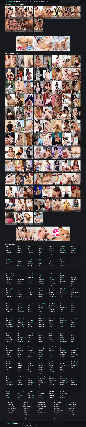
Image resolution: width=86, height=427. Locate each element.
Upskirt (73, 252)
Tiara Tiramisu (74, 313)
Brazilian (19, 252)
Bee (7, 395)
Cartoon (19, 320)
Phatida (62, 318)
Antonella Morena (10, 339)
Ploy (61, 326)
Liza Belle (40, 397)
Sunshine (73, 290)
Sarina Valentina (64, 373)
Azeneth (8, 376)
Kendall (40, 322)
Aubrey (8, 359)
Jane (29, 378)
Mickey (51, 322)
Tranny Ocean (56, 406)
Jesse (40, 277)
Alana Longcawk (9, 283)
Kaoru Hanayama (42, 300)
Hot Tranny (40, 410)
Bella (18, 270)
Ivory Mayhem (31, 365)
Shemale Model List (26, 406)
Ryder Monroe (63, 354)
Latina (40, 252)
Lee (39, 361)
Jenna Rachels (31, 397)
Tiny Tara (73, 320)
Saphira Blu (62, 363)
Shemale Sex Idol (72, 412)
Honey (29, 354)
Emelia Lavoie (30, 277)
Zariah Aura (73, 386)
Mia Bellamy (52, 316)
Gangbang (30, 257)
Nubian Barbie (63, 281)
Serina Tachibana (64, 386)
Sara (61, 367)
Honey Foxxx (30, 356)
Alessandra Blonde (10, 285)
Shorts (62, 248)
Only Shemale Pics (11, 420)
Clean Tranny (56, 420)
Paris (61, 300)
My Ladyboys (56, 418)
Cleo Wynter (20, 354)
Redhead (51, 265)
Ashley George (9, 350)
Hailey (29, 339)
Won (72, 369)
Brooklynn (19, 296)
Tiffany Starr (74, 318)
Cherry (19, 335)
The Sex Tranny (72, 416)
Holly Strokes (31, 352)
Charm (18, 331)
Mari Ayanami (52, 296)
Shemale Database (41, 402)
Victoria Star (73, 352)
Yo (72, 378)
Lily (39, 384)
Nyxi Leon (62, 286)
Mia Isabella (52, 318)
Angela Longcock (9, 322)
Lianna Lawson (41, 376)
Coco (18, 358)
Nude (40, 261)
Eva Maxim (30, 300)
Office (40, 263)
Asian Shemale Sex (42, 406)
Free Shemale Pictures (27, 416)
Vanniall (73, 339)
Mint (50, 337)
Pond (61, 328)
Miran (51, 343)
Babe (8, 254)
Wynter (72, 371)
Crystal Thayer (20, 361)
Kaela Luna (41, 294)
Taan (72, 298)
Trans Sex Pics (56, 416)
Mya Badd (51, 350)
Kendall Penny (41, 326)
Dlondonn (19, 389)
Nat (50, 369)
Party (50, 252)
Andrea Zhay (9, 320)
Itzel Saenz (30, 361)
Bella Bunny (19, 273)
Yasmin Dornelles (74, 374)
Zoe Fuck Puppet (74, 389)
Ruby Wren (62, 350)
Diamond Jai (19, 386)
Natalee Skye (52, 371)
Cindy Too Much (20, 350)
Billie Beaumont (20, 281)
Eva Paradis (30, 301)
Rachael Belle (63, 343)
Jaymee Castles (31, 389)
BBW (8, 259)
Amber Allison (9, 307)
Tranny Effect (25, 412)
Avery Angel (9, 373)
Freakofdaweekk (31, 313)
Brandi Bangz (20, 290)
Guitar (29, 337)
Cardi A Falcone (20, 311)
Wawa (72, 359)
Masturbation (42, 257)
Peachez (62, 313)
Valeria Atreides (74, 331)
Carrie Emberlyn (20, 318)
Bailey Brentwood (9, 384)
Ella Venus (30, 273)
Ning (61, 273)
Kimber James (41, 337)
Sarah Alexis (63, 369)
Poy (61, 333)
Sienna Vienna (63, 397)
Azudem (8, 378)
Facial (29, 246)
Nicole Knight (52, 386)
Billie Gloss (19, 283)
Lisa (39, 391)
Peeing (51, 254)
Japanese (41, 248)
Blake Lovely (20, 286)
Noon (61, 279)
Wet (72, 254)
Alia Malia (8, 292)
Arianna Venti (9, 341)
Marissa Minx (52, 303)
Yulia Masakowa (74, 384)
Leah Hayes (41, 359)
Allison (8, 301)
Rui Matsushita (63, 352)
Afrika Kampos (9, 279)
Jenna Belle (30, 391)
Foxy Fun (30, 311)
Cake (18, 305)
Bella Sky (19, 275)
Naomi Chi (51, 365)
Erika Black (30, 286)
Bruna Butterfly (20, 298)
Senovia (62, 384)
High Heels (30, 265)
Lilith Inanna (41, 382)
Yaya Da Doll (73, 376)
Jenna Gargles (31, 395)
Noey (61, 277)
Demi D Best (20, 382)
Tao (72, 301)
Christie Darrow (20, 343)
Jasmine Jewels (31, 386)
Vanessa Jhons (74, 333)
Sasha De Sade (63, 374)
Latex (40, 250)
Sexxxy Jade (63, 388)
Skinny (62, 250)
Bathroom (9, 257)
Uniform (73, 250)
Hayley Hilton (31, 343)
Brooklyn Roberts (20, 294)
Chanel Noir (19, 328)
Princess (62, 337)
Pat (61, 305)
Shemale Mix (71, 402)
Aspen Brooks (9, 354)
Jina (39, 286)
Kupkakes (40, 350)
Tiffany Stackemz (74, 316)
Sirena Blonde (74, 270)
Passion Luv (62, 303)
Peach (62, 311)
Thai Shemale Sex (57, 408)
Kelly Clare (41, 318)
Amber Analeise (9, 309)
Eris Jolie (30, 290)
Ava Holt (8, 371)
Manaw (51, 286)
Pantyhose (51, 250)
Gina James (30, 322)
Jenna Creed (31, 393)
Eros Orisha (30, 292)
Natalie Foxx (52, 374)
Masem (51, 305)
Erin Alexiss (30, 288)
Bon (18, 288)
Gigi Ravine (30, 320)
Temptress (73, 307)
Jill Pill (40, 285)
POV (51, 263)
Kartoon (40, 305)
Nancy (51, 359)
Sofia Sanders (74, 279)
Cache (18, 301)
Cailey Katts (19, 303)
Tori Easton (73, 322)
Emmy (29, 283)
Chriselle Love (20, 341)
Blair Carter (19, 285)
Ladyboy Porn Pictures (42, 420)
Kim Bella (40, 335)
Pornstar (51, 259)
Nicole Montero (52, 389)
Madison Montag (52, 283)
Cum (18, 257)
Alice (7, 294)
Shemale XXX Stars (72, 406)
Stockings (62, 259)
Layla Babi (40, 358)
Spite (72, 285)
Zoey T (73, 391)
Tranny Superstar (26, 408)
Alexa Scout (9, 288)
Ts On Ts (73, 248)
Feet (29, 248)
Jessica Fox (41, 279)
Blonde (19, 248)
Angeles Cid (9, 324)
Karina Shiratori (41, 301)
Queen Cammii (63, 341)
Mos (50, 348)
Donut (18, 393)
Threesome (63, 265)
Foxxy (29, 309)
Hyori (29, 358)
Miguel (51, 324)
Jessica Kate (41, 281)
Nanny (51, 361)
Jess (39, 275)
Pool (51, 257)
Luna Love (51, 279)
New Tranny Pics (11, 406)
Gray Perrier (30, 333)
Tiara (72, 311)
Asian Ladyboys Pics (57, 414)
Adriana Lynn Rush (10, 273)
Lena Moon (40, 371)
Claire (18, 352)
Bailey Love (8, 388)
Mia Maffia (51, 320)
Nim (61, 270)
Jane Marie (30, 380)
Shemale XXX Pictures (42, 416)
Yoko (72, 380)
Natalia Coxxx (52, 373)
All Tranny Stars (11, 410)
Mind (50, 333)
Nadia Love (51, 354)
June (39, 292)
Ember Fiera (30, 275)
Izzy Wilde (30, 369)
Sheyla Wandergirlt (64, 393)
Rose (61, 348)
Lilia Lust (40, 380)
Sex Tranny (56, 404)
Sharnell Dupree (63, 389)
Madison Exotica (52, 281)
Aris (7, 346)
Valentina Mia (74, 328)
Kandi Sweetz (41, 298)
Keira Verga (41, 316)
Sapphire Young (64, 365)
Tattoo (62, 261)
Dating (47, 1)
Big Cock (8, 263)
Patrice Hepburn (63, 307)
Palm (61, 294)
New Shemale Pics (26, 420)
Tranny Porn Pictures (27, 418)
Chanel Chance (20, 326)
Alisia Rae (8, 298)
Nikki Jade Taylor (53, 391)
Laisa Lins (40, 354)
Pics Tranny (40, 414)
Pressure (62, 335)
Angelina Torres (10, 328)
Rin (61, 346)
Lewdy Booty (41, 373)
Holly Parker (30, 350)
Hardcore (30, 263)
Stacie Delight (74, 286)
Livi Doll (40, 395)
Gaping (30, 259)
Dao (18, 378)
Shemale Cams (42, 1)
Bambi (8, 391)
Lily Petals (40, 388)
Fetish (29, 250)
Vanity (72, 337)
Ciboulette (19, 346)
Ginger (29, 324)
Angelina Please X (10, 326)
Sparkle (72, 283)
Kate (39, 309)
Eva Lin (29, 298)
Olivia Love (62, 288)
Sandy (62, 361)
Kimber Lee (41, 339)
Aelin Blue (8, 277)
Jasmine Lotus (31, 388)
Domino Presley (20, 391)
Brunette (19, 254)
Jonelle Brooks (42, 290)
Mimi (50, 331)
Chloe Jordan (20, 339)
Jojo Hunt (40, 288)
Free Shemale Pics (72, 418)
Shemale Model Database (58, 410)
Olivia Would (62, 290)
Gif (28, 318)
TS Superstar (10, 412)
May (50, 307)
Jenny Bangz (41, 273)
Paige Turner (63, 292)
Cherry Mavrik (20, 337)
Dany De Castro (20, 376)
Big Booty (9, 261)
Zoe (72, 388)
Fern (29, 307)
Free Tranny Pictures (72, 420)
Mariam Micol (52, 300)
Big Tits (8, 265)
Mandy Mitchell (52, 288)
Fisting (29, 254)
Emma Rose (30, 281)
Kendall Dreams (41, 324)
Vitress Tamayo (74, 354)
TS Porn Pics (25, 402)
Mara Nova (51, 292)
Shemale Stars (10, 404)
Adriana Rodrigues (10, 275)
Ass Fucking (9, 252)
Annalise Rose (9, 337)
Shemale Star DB (41, 412)
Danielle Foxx (20, 373)
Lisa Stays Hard (41, 393)
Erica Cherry (30, 285)
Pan (61, 296)
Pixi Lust (62, 324)
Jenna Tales (41, 270)
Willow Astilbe (74, 365)
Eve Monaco (30, 303)
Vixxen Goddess (74, 358)
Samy (61, 359)
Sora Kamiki (73, 281)
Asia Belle (8, 352)
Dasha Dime (19, 380)
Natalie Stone (52, 378)
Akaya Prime (9, 281)
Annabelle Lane (9, 335)
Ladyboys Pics (41, 418)
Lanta (40, 356)
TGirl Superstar (11, 418)
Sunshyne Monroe (75, 292)
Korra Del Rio (41, 346)
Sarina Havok (63, 371)
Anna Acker (8, 333)
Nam (50, 356)
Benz (18, 277)
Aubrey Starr (9, 363)
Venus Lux (73, 343)
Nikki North (51, 393)
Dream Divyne (20, 395)
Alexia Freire (8, 290)
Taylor (72, 305)
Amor (7, 313)
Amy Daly (8, 316)
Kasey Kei (40, 307)
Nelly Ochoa (52, 384)
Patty (61, 309)
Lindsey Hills (41, 389)
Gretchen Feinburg (31, 335)
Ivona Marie (30, 363)
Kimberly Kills (41, 341)
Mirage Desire (52, 341)
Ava (7, 369)
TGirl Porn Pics (25, 404)
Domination (19, 263)
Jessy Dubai (41, 283)
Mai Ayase (51, 285)
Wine (72, 367)
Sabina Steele (63, 356)
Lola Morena (52, 270)
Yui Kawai (73, 382)
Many (50, 290)
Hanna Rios (30, 341)
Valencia (73, 326)
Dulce (29, 270)
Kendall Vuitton (41, 328)
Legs (40, 254)
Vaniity (73, 335)
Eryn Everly (30, 294)
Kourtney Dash (41, 348)
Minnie (50, 335)
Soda (72, 273)
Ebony (19, 265)
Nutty (61, 285)
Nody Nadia (62, 275)
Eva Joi (29, 296)
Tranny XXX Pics (57, 412)
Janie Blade (30, 382)
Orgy (39, 265)
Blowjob (19, 250)
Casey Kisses (20, 322)
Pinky (61, 322)
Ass (8, 250)
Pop (61, 331)
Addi (7, 270)
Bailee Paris (9, 382)
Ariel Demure (9, 343)
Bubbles (19, 300)
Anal (7, 246)
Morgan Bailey (52, 346)
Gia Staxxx (30, 316)
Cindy (18, 348)
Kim (39, 333)
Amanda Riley (9, 303)
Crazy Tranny (10, 416)
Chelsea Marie (20, 333)
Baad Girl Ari (9, 380)
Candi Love (19, 307)
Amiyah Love (9, 311)
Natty (50, 382)
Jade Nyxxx (30, 371)
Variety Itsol (73, 341)
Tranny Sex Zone (26, 410)
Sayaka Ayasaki (63, 378)
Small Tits (63, 254)
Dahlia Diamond (20, 367)
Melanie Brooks (52, 313)
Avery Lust (8, 374)
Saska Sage (62, 376)
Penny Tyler (63, 316)
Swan (72, 294)
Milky (50, 326)
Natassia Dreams (53, 380)
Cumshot (19, 259)
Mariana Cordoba (53, 301)
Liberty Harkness (42, 378)
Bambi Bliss (8, 393)
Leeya (40, 363)
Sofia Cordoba (74, 277)
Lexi (39, 374)
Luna (50, 277)
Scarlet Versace (63, 380)
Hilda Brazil (30, 346)
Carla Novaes (20, 313)
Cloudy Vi (19, 356)
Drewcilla (19, 397)
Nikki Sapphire (52, 395)
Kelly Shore (41, 320)
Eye (29, 305)
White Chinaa (74, 363)
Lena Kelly (40, 369)
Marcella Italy (52, 294)
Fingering (30, 252)
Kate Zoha (40, 311)
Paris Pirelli (62, 301)
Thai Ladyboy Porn (72, 414)
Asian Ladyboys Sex (72, 404)
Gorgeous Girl (31, 328)
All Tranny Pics (10, 414)
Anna (7, 331)
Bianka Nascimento (21, 279)
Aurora (7, 365)
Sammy (62, 358)
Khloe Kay (40, 331)
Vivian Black (73, 356)
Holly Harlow (30, 348)
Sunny (72, 288)
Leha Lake (40, 365)
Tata (72, 303)
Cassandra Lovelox (21, 324)
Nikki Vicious (52, 397)
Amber (8, 305)
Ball (7, 389)
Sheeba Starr (63, 391)
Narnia (50, 367)
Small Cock (63, 252)
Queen (62, 339)
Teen (62, 263)
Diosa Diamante (20, 388)
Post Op (51, 261)
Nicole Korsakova (52, 388)
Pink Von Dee (63, 320)
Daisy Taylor (20, 369)
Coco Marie (19, 359)
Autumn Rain (9, 367)
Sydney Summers (75, 296)
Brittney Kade (20, 292)
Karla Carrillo (41, 303)
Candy (18, 309)
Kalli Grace (40, 296)
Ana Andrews (9, 318)
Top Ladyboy (40, 408)
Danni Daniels (20, 374)
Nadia (51, 352)
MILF (39, 259)
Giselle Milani (30, 326)
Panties (51, 248)
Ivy (28, 367)
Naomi (51, 363)
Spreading (62, 257)
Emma (29, 279)
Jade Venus (30, 374)
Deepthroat (19, 261)
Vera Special (73, 346)
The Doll (72, 309)
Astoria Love (8, 356)
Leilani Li (40, 367)
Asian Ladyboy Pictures (73, 408)
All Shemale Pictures (12, 408)
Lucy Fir (51, 275)
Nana (50, 358)
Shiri (61, 395)
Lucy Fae (51, 273)
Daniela (18, 371)
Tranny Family (10, 402)
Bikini (18, 246)
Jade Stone (30, 373)
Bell (7, 397)
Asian (8, 248)
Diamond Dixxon (20, 384)
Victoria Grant (74, 350)
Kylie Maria (41, 352)
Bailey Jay (9, 386)
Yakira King (73, 373)
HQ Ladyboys (71, 410)
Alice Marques (9, 296)
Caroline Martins (20, 316)
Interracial (41, 246)
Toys (73, 246)
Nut (61, 283)
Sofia (72, 275)
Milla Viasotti (52, 328)
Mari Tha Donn (52, 298)
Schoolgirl (62, 246)
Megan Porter (52, 309)
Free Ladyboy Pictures (27, 414)
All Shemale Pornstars (30, 425)
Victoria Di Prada (74, 348)
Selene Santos (63, 382)
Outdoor (51, 246)
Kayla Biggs (41, 313)
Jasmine (30, 384)
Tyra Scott (73, 324)
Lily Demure (41, 386)
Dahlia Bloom (20, 363)
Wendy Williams (74, 361)
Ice (29, 359)
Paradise (62, 298)
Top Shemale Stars (41, 404)
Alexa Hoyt (8, 286)
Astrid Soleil (8, 358)
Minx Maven (51, 339)
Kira (39, 343)
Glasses (30, 261)
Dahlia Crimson (20, 365)
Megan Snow (52, 311)
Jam (29, 376)
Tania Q (73, 300)
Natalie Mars (52, 376)
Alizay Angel (9, 300)
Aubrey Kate (9, 361)
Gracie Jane (30, 331)
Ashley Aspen (9, 348)
